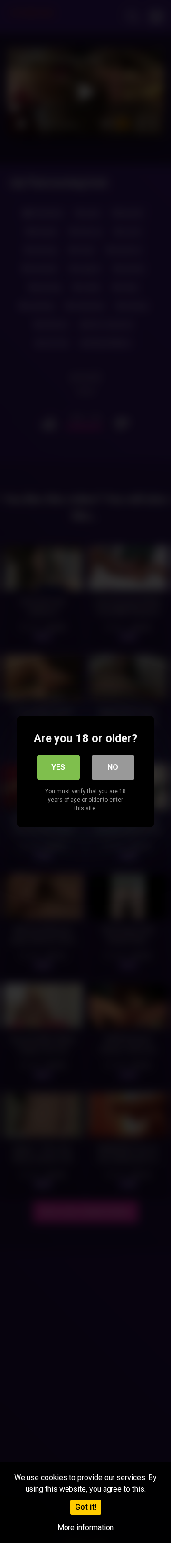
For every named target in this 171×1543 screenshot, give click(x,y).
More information (85, 1527)
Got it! (85, 1507)
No (112, 767)
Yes (58, 767)
